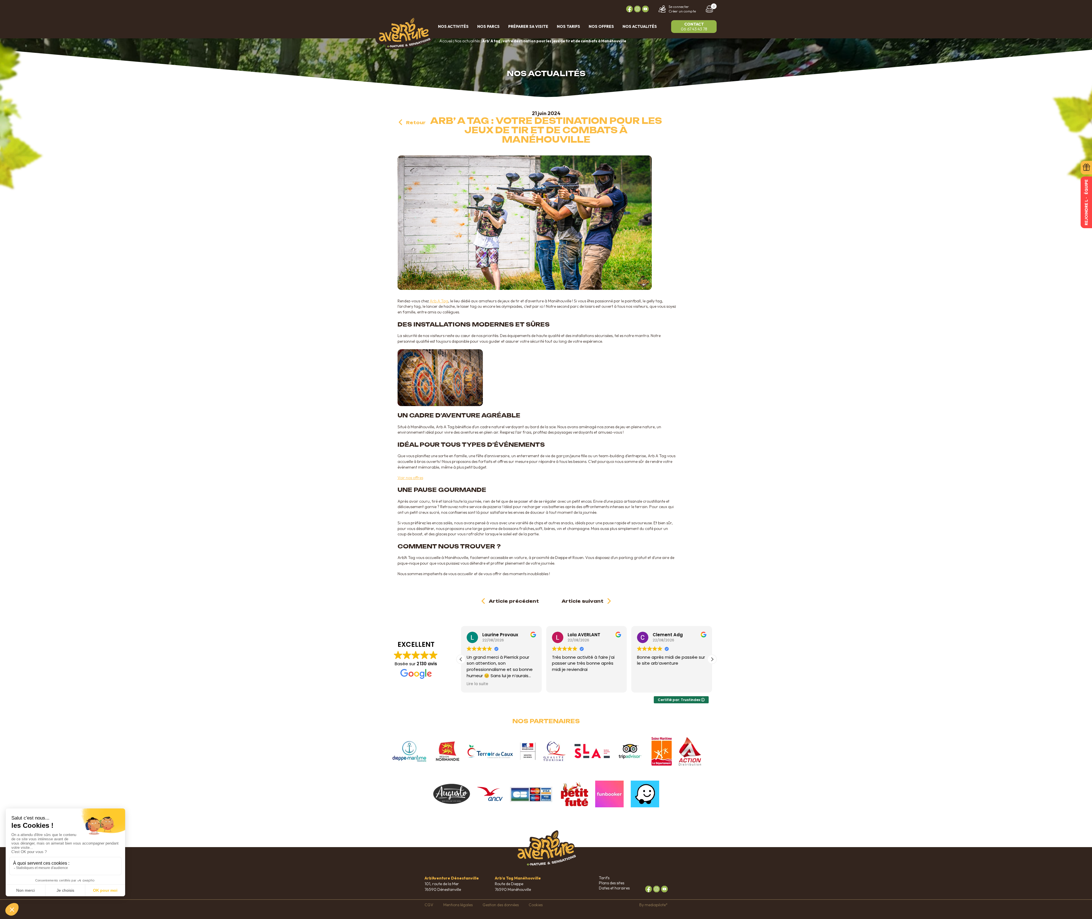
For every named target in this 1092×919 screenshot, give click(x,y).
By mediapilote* (653, 904)
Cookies (536, 904)
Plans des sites (611, 882)
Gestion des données (501, 904)
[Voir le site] (409, 751)
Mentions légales (458, 904)
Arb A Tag (439, 300)
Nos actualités (467, 40)
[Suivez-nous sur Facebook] (629, 9)
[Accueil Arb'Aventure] (403, 47)
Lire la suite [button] (477, 684)
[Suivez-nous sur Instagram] (637, 9)
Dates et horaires (614, 888)
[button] (712, 659)
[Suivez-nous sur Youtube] (645, 9)
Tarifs (604, 877)
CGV (429, 904)
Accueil (445, 40)
